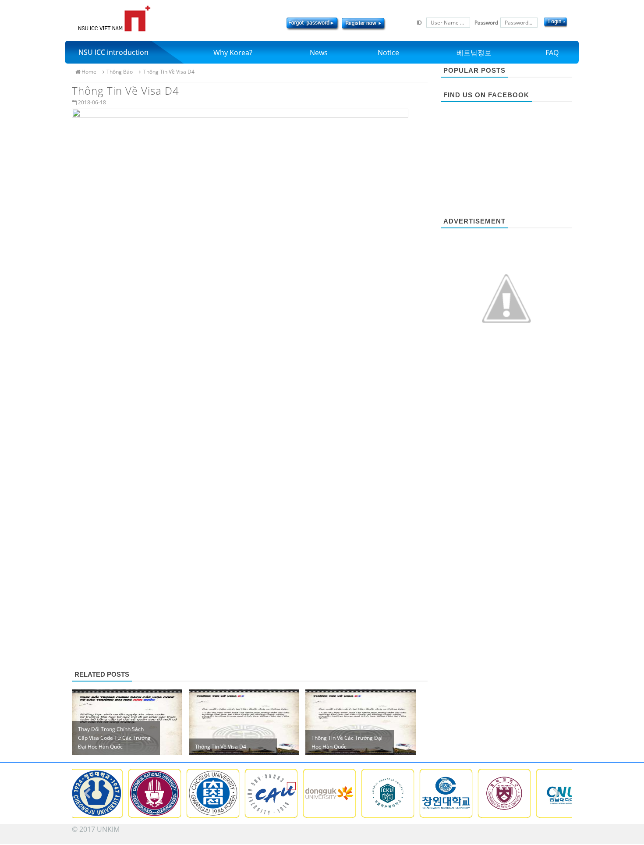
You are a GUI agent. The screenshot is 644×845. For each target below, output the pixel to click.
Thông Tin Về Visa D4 (168, 71)
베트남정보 (474, 52)
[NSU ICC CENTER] (114, 18)
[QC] (506, 297)
